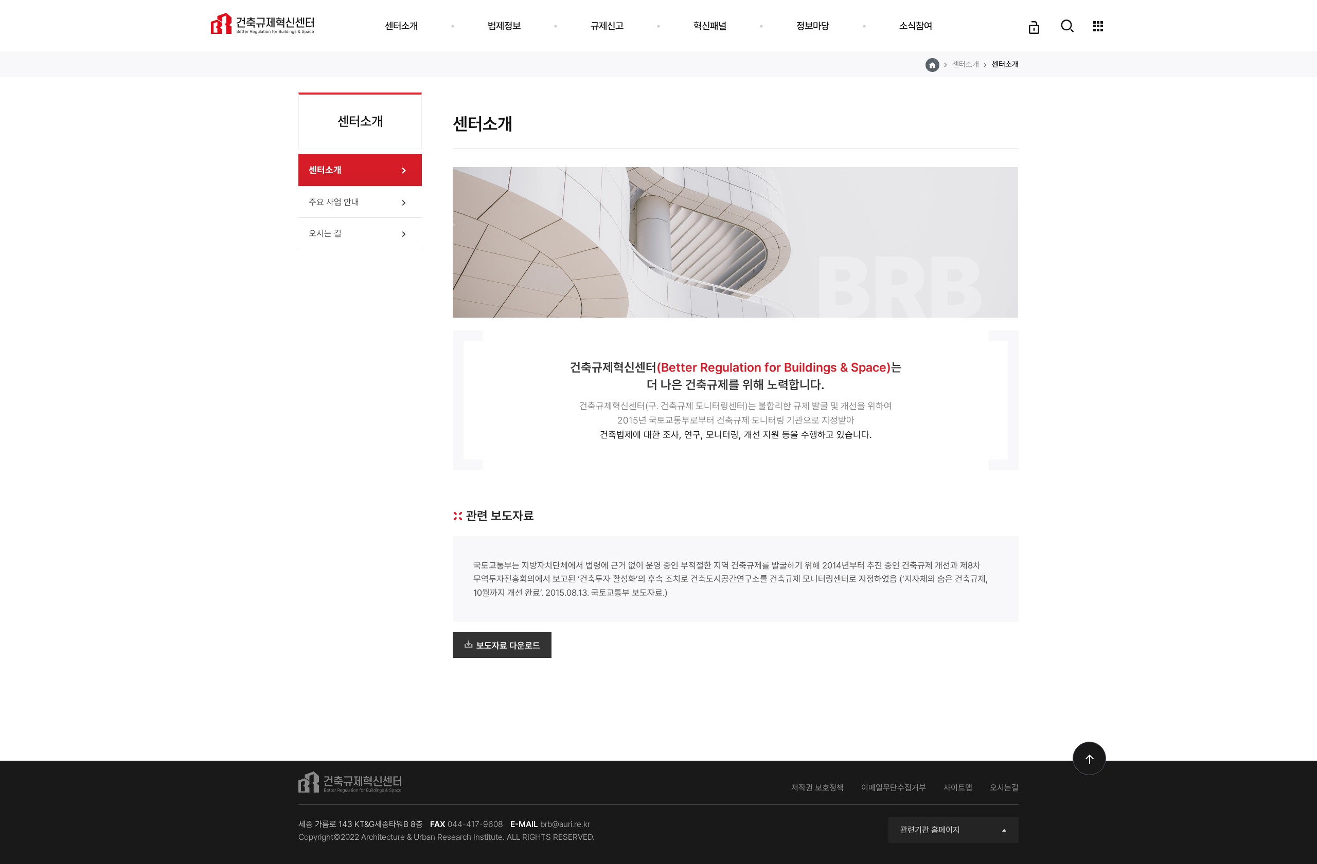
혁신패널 (709, 25)
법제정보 (504, 25)
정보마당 (812, 25)
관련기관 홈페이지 (930, 830)
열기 (1067, 32)
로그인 (1033, 35)
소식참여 (915, 25)
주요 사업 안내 (334, 202)
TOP (1089, 758)
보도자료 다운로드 (508, 645)
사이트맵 (958, 788)
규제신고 (607, 25)
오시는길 (1004, 788)
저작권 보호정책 (817, 788)
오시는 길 (325, 233)
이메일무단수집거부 (893, 788)
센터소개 (401, 25)
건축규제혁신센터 (262, 23)
